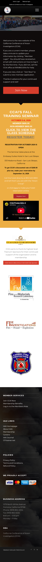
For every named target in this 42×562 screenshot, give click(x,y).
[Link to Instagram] (34, 549)
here (16, 188)
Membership (9, 432)
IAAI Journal (8, 438)
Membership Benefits (13, 404)
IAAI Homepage (10, 426)
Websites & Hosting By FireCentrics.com (14, 550)
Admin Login (16, 1)
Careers (6, 435)
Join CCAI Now (9, 401)
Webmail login (26, 1)
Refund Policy (9, 466)
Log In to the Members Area (15, 406)
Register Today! (20, 137)
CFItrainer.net (9, 440)
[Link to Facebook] (31, 549)
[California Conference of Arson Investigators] (17, 10)
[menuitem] (16, 1)
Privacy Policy (9, 460)
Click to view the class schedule (21, 131)
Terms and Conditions (13, 463)
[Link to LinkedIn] (37, 549)
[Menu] (36, 10)
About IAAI (8, 429)
